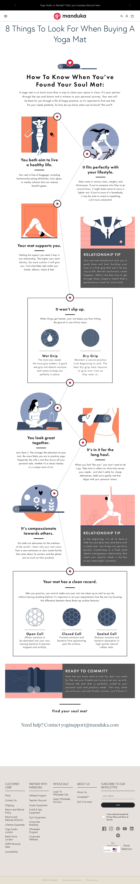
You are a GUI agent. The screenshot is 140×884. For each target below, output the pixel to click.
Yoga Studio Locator (11, 831)
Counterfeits (11, 851)
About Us (82, 792)
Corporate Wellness (34, 838)
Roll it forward (84, 802)
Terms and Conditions (71, 880)
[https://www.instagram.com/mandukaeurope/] (111, 828)
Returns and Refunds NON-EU (14, 819)
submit (118, 805)
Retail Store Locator (11, 838)
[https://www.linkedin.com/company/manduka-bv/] (132, 828)
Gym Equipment (37, 817)
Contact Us (11, 800)
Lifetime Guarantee (15, 824)
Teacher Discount (38, 800)
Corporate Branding (34, 823)
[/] (70, 16)
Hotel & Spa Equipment (35, 811)
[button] (121, 16)
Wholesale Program (34, 831)
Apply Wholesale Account (61, 801)
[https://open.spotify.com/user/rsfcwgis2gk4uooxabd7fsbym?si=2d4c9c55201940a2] (118, 835)
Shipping (9, 805)
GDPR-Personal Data (12, 845)
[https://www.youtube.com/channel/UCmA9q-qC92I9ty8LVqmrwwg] (125, 828)
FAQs (8, 795)
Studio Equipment (38, 805)
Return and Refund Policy (14, 811)
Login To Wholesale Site (60, 793)
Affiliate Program (37, 795)
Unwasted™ (83, 797)
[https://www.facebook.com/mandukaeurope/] (104, 828)
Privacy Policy (92, 880)
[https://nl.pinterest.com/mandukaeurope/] (118, 828)
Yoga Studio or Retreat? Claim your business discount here (70, 5)
